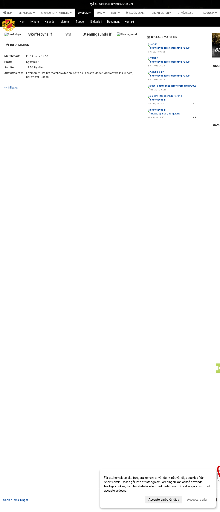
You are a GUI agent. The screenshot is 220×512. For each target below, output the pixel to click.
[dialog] (158, 488)
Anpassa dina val (115, 499)
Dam (99, 12)
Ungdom (83, 12)
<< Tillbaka (11, 87)
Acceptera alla (197, 499)
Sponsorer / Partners (55, 12)
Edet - (173, 85)
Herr (114, 12)
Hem (9, 12)
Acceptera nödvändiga (163, 499)
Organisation (160, 12)
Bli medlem (25, 12)
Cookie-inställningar (15, 499)
